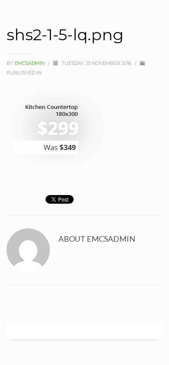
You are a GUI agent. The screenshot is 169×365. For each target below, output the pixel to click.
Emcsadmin (30, 63)
